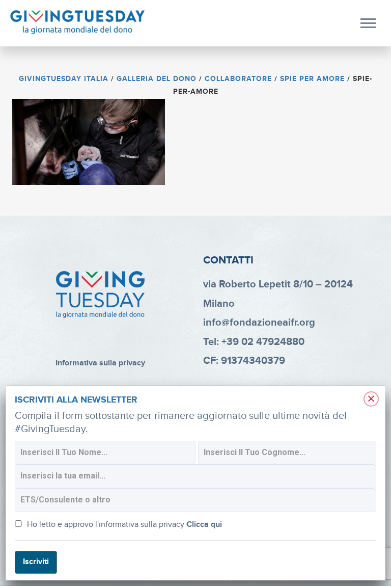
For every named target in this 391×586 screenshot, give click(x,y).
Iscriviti (36, 562)
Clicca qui (204, 524)
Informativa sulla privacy (100, 363)
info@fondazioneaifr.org (259, 322)
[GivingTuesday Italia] (78, 22)
